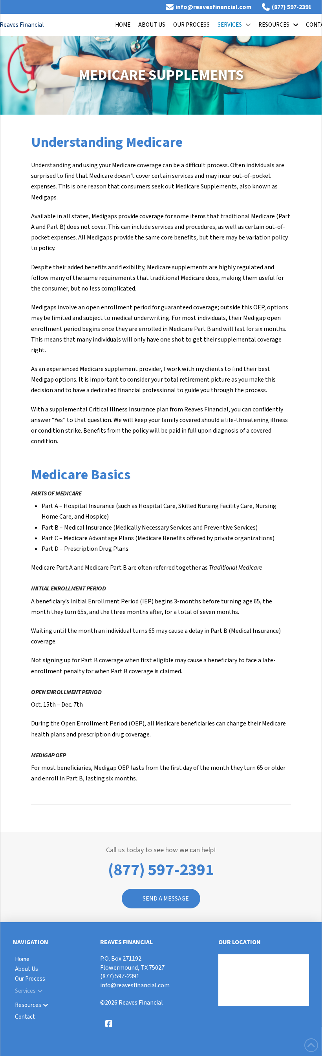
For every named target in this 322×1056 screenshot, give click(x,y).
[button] (161, 898)
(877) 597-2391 (119, 976)
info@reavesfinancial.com (135, 985)
